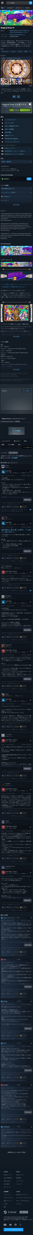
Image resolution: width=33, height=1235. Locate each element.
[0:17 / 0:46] (16, 69)
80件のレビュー (18, 568)
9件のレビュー (8, 467)
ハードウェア (19, 1181)
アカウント (19, 1203)
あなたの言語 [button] (12, 452)
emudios (7, 783)
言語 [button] (25, 441)
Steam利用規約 (8, 1178)
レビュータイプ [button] (6, 441)
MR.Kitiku (8, 596)
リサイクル (19, 1184)
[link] (14, 110)
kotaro (7, 465)
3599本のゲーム (9, 695)
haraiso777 (8, 645)
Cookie (5, 1203)
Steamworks (7, 1181)
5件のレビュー (8, 646)
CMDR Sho (8, 566)
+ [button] (30, 51)
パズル (13, 51)
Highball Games (14, 30)
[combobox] (17, 2)
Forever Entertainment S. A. (17, 32)
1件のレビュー (8, 519)
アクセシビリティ (8, 1197)
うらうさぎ (8, 734)
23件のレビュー (9, 597)
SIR (6, 517)
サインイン (23, 91)
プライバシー (7, 1194)
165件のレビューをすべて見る (16, 1152)
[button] (3, 8)
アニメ (20, 51)
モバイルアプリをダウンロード (13, 1229)
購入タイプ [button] (17, 441)
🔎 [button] (30, 248)
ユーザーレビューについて (7, 421)
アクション (5, 51)
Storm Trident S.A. (24, 30)
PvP (26, 51)
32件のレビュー (9, 785)
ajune (7, 694)
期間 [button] (3, 444)
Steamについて (8, 1175)
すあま (7, 821)
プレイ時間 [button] (11, 444)
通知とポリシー (8, 1200)
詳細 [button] (29, 179)
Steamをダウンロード (22, 1194)
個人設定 (17, 421)
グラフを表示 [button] (26, 447)
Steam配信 (7, 1184)
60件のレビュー (19, 695)
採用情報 (18, 1178)
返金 (5, 1207)
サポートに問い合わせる (22, 1200)
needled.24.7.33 (10, 866)
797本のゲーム (8, 568)
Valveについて (20, 1175)
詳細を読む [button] (27, 499)
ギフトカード (7, 1187)
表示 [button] (19, 444)
